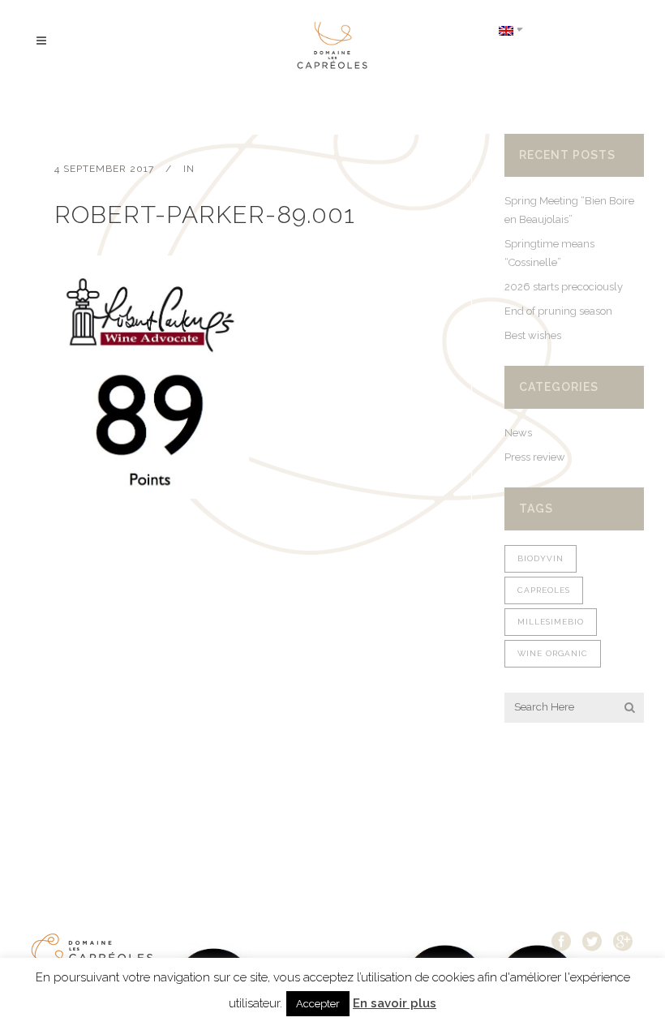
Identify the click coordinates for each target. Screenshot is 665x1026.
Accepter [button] (318, 1004)
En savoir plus (394, 1003)
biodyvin (540, 558)
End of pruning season (558, 311)
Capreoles (543, 590)
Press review (534, 457)
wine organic (552, 653)
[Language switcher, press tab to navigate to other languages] (511, 29)
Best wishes (532, 335)
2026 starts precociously (563, 287)
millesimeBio (550, 621)
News (518, 433)
